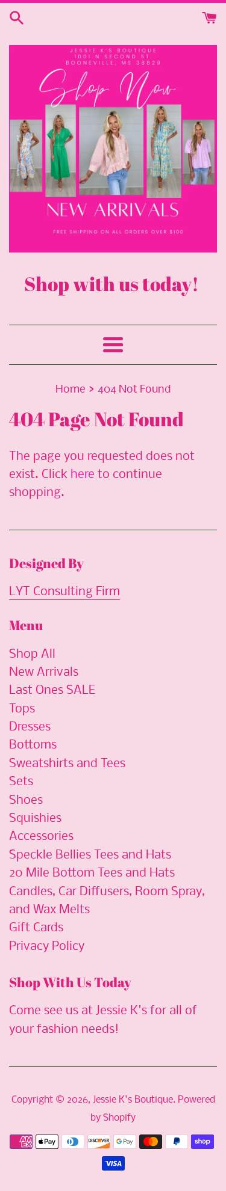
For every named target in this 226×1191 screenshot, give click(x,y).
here (83, 474)
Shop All (32, 654)
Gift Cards (36, 928)
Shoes (26, 800)
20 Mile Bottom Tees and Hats (92, 873)
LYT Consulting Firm (64, 592)
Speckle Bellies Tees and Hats (90, 855)
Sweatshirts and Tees (67, 764)
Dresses (30, 727)
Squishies (35, 818)
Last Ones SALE (52, 690)
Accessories (41, 836)
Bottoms (33, 745)
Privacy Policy (46, 946)
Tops (22, 709)
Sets (21, 782)
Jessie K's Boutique (133, 1100)
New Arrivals (43, 672)
